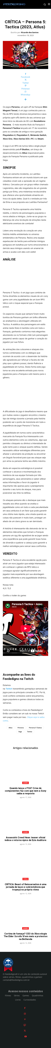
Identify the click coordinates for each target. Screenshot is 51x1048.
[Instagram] (25, 1014)
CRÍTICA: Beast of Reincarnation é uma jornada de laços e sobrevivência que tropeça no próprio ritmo (25, 887)
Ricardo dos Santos (29, 32)
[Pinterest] (25, 1019)
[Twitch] (25, 1025)
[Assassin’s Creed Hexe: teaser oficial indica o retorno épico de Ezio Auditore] (25, 817)
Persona (21, 728)
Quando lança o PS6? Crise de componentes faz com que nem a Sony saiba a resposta (25, 791)
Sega (20, 731)
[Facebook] (24, 1008)
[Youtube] (26, 1036)
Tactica (29, 731)
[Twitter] (25, 1030)
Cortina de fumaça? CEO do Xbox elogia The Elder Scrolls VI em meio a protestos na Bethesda (25, 936)
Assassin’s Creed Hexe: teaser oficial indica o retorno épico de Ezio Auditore (25, 839)
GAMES (25, 783)
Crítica (25, 879)
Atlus (10, 728)
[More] (25, 99)
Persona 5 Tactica (35, 728)
